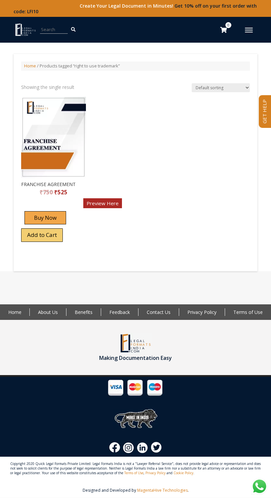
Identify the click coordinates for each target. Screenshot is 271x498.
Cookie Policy (183, 473)
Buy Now (45, 217)
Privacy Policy (201, 312)
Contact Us (159, 312)
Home (30, 66)
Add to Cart (42, 235)
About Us (48, 312)
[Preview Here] (40, 205)
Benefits (84, 312)
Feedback (119, 312)
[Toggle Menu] (249, 30)
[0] (223, 30)
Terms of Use (248, 312)
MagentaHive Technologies (162, 490)
